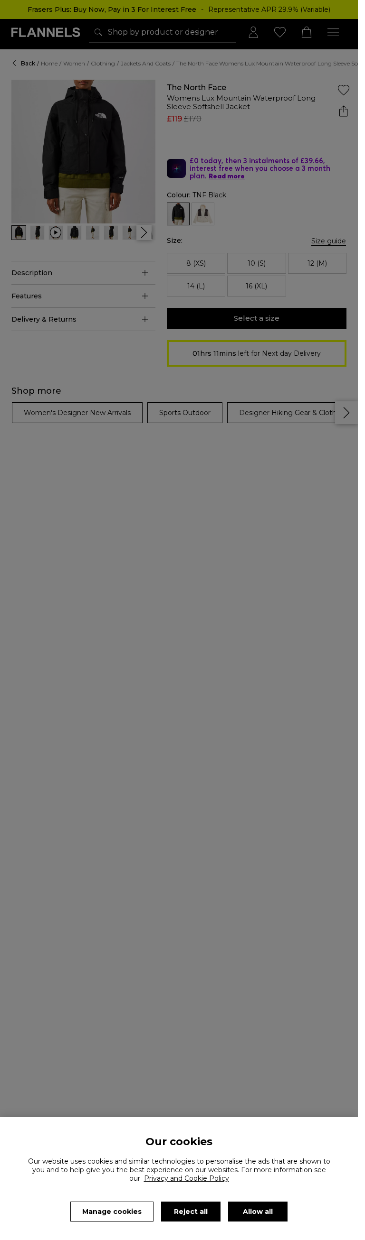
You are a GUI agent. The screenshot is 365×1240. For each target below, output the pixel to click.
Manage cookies (112, 1211)
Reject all (191, 1211)
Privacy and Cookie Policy (186, 1178)
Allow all (258, 1211)
